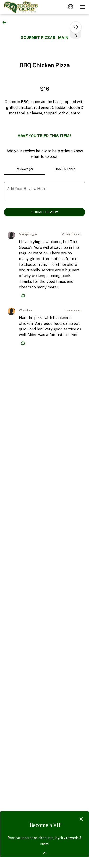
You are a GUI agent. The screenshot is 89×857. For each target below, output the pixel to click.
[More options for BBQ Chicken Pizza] (75, 27)
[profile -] (70, 7)
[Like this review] (24, 295)
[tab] (24, 169)
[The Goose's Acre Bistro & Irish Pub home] (25, 7)
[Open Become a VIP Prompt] (44, 853)
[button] (5, 22)
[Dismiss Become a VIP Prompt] (81, 819)
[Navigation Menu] (82, 7)
